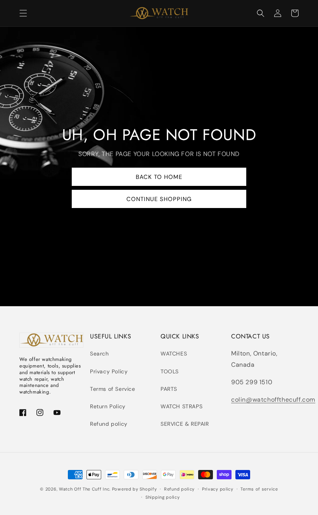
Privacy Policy (109, 371)
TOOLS (170, 371)
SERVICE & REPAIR (185, 423)
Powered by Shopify (134, 489)
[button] (23, 13)
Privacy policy (217, 489)
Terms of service (259, 489)
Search (99, 353)
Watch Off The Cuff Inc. (85, 489)
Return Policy (108, 406)
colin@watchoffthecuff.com (273, 399)
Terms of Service (112, 388)
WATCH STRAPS (181, 406)
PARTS (169, 388)
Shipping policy (162, 497)
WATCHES (174, 353)
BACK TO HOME (159, 177)
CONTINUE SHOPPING (159, 199)
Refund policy (109, 423)
